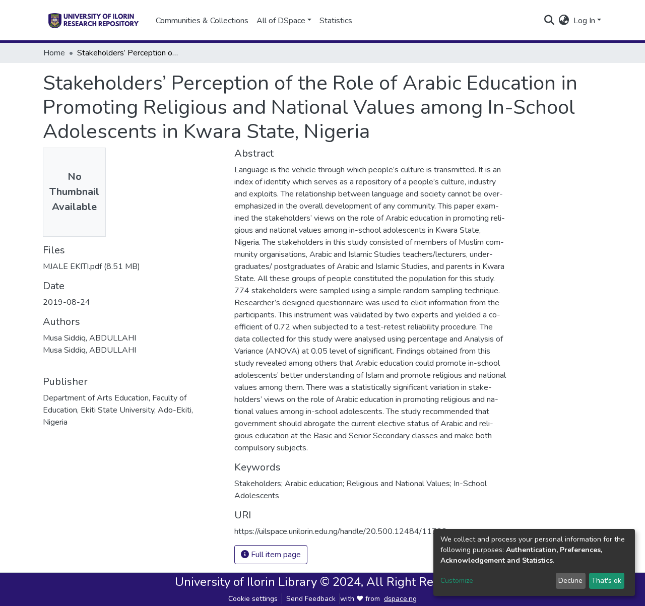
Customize (456, 580)
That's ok (606, 580)
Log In (584, 20)
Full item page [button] (275, 554)
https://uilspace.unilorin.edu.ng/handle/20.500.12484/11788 (340, 531)
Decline (570, 580)
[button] (564, 21)
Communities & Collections (202, 20)
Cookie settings (253, 598)
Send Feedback (311, 598)
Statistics (335, 20)
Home (54, 52)
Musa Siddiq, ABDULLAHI (89, 338)
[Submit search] (549, 21)
